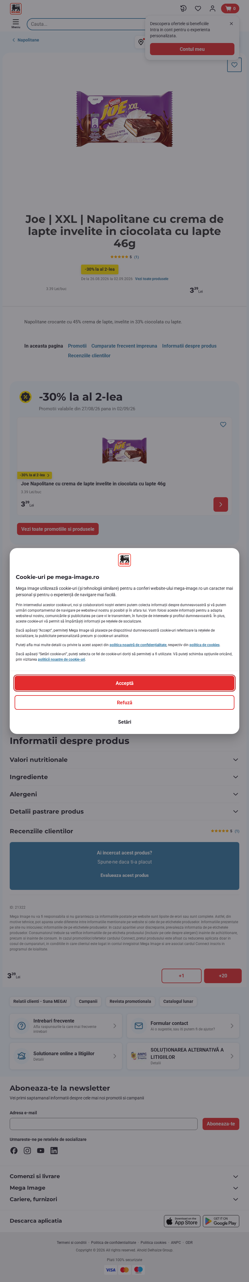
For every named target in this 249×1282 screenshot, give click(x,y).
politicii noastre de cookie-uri (61, 659)
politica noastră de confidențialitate (138, 645)
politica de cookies (204, 645)
